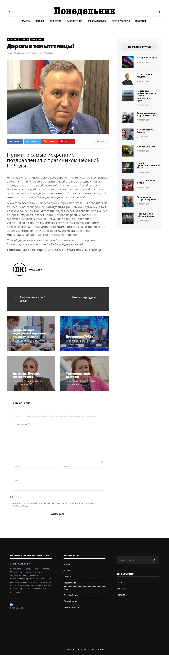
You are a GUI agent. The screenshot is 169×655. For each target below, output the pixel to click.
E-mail (65, 466)
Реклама (121, 595)
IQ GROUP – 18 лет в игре (147, 181)
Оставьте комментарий (23, 53)
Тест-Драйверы (121, 21)
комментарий (22, 424)
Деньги (39, 21)
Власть (25, 21)
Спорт (66, 589)
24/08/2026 (143, 221)
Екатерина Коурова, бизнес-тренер (27, 375)
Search (155, 560)
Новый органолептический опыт (148, 165)
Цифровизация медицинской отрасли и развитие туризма (29, 333)
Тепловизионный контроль (78, 375)
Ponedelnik (35, 269)
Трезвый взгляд (97, 21)
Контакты (121, 589)
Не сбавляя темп (146, 146)
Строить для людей (144, 75)
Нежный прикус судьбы (84, 297)
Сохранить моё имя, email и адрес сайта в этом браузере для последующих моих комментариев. (53, 504)
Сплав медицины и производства (147, 114)
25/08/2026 (143, 120)
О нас (119, 583)
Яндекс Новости (71, 607)
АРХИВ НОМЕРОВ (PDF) (20, 564)
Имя (17, 466)
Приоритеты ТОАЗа (79, 336)
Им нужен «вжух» (147, 57)
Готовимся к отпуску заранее (146, 198)
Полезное (141, 21)
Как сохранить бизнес (145, 130)
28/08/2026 (143, 62)
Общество (55, 21)
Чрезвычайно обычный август (146, 215)
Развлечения (74, 21)
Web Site (18, 480)
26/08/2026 (143, 105)
